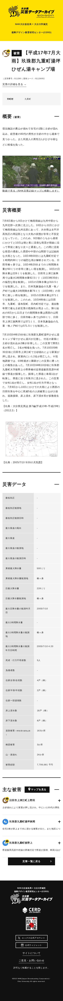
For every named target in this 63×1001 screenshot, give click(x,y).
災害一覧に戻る (31, 861)
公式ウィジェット (33, 945)
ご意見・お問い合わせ (31, 960)
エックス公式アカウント (33, 938)
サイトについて (31, 953)
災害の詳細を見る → (14, 84)
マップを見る (38, 789)
